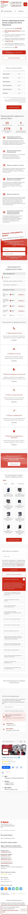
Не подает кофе (5, 306)
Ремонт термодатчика (7, 85)
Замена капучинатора (7, 89)
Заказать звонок (14, 464)
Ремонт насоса (6, 77)
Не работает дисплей (5, 311)
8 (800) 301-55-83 (5, 855)
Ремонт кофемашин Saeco (8, 838)
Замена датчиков (6, 73)
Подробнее (14, 340)
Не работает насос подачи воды (6, 300)
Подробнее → (21, 294)
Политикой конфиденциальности (17, 711)
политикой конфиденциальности (16, 257)
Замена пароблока (6, 81)
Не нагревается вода (5, 294)
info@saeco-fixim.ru (6, 859)
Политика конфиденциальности (14, 900)
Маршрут (7, 767)
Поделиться (2, 888)
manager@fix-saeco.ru (7, 863)
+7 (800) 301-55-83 (16, 2)
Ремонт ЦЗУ (5, 93)
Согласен (23, 910)
